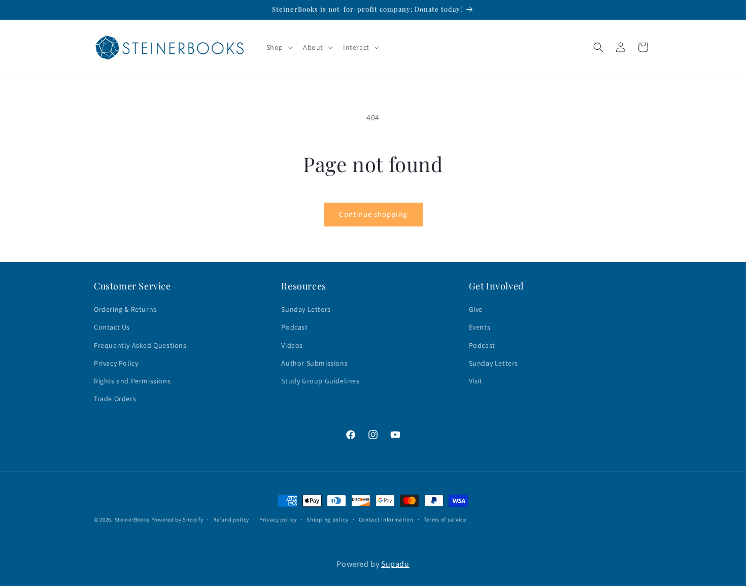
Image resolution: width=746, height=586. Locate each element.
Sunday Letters (305, 309)
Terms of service (445, 519)
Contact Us (112, 327)
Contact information (386, 519)
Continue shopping (373, 214)
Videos (292, 345)
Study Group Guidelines (320, 380)
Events (480, 327)
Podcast (294, 327)
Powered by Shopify (177, 519)
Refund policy (231, 519)
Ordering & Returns (125, 309)
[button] (278, 47)
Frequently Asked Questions (140, 345)
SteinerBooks (132, 519)
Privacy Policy (116, 363)
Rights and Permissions (132, 380)
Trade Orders (115, 399)
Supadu (395, 564)
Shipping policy (328, 519)
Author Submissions (314, 363)
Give (476, 309)
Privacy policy (278, 519)
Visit (476, 380)
